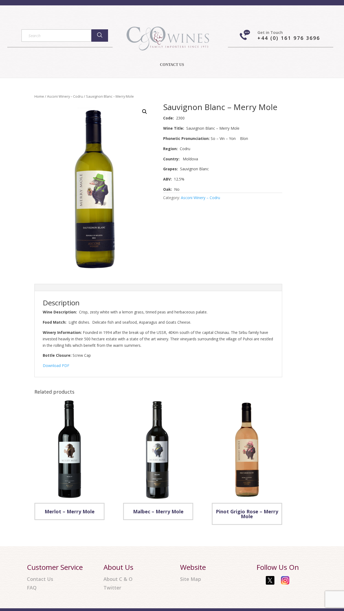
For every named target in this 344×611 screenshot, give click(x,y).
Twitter (112, 588)
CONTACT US (172, 65)
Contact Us (40, 579)
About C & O (117, 579)
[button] (144, 111)
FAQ (32, 588)
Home (39, 96)
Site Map (190, 579)
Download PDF (56, 365)
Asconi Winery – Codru (65, 96)
